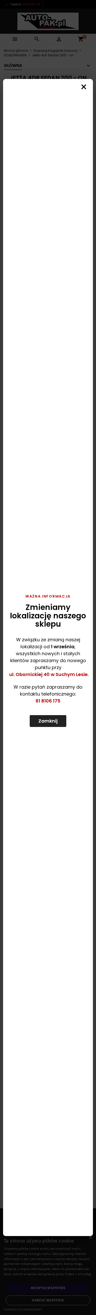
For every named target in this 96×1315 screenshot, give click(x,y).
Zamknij (48, 721)
